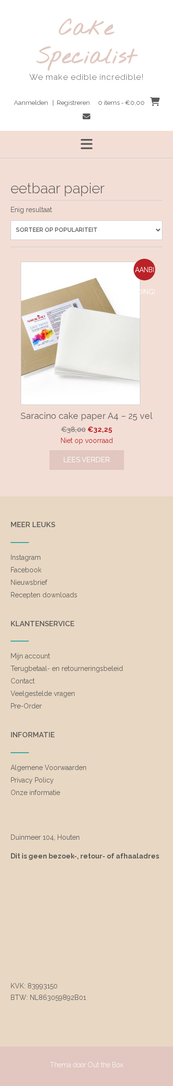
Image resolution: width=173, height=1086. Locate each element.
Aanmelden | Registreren (52, 102)
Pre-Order (26, 706)
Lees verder (86, 459)
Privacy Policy (32, 780)
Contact (23, 681)
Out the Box (106, 1065)
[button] (86, 144)
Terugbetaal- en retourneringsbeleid (67, 668)
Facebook (26, 570)
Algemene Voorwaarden (48, 767)
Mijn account (30, 656)
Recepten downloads (44, 595)
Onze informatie (35, 792)
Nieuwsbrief (29, 582)
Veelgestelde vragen (43, 693)
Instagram (26, 557)
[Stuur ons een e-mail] (86, 116)
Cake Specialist (86, 43)
